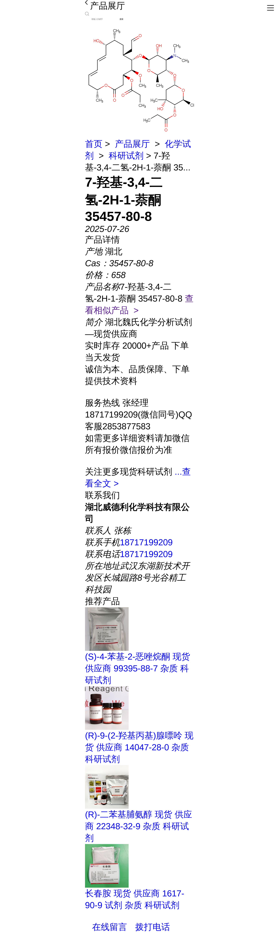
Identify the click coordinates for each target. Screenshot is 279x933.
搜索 (121, 19)
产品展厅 (132, 144)
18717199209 (146, 542)
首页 (93, 144)
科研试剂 (126, 155)
